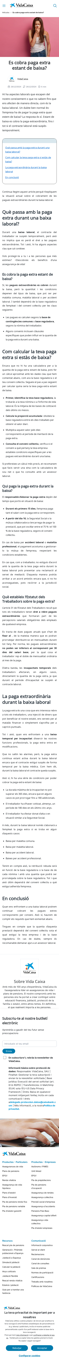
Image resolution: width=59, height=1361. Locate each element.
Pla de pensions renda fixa (14, 1202)
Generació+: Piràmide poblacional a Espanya (12, 1251)
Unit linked (36, 1171)
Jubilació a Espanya (11, 1258)
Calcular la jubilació (11, 1267)
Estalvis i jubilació (10, 1285)
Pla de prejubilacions (41, 1180)
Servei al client (38, 1250)
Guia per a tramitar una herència (13, 1291)
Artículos (5, 12)
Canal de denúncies (40, 1259)
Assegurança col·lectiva (42, 1197)
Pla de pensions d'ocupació (38, 1186)
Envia (9, 1051)
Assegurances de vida (12, 1166)
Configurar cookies (29, 1355)
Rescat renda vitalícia (12, 1280)
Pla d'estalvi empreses (41, 1228)
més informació (22, 1335)
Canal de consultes (40, 1263)
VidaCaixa (22, 79)
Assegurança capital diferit (43, 1215)
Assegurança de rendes (42, 1192)
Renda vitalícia (9, 1180)
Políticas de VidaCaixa (41, 1286)
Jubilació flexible (10, 1276)
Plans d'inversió (9, 1197)
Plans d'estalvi (9, 1192)
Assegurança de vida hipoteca (12, 1186)
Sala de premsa (38, 1268)
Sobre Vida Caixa (29, 981)
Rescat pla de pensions (13, 1245)
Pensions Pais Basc (40, 1211)
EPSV (4, 1175)
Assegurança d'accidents (43, 1206)
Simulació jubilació (10, 1262)
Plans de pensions (10, 1171)
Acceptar (42, 1348)
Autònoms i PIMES (39, 1166)
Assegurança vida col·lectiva (39, 1222)
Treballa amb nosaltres (42, 1281)
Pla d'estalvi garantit (11, 1211)
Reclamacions (37, 1254)
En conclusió (12, 177)
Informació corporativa (42, 1245)
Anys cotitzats (9, 1271)
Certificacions (37, 1277)
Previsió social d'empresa (43, 1202)
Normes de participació (42, 1272)
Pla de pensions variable (13, 1206)
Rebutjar (16, 1348)
